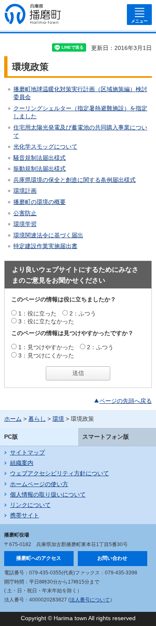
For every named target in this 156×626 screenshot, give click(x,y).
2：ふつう (82, 313)
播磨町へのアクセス (38, 558)
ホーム (13, 418)
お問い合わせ (112, 558)
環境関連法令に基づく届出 (48, 235)
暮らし (37, 418)
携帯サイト (24, 515)
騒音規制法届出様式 (39, 157)
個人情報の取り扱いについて (48, 494)
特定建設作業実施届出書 (45, 246)
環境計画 (25, 190)
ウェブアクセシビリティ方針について (59, 473)
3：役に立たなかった (46, 321)
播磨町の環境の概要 (39, 202)
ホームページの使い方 (39, 484)
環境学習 (25, 224)
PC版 (11, 436)
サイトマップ (27, 452)
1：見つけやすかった (46, 347)
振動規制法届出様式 (39, 168)
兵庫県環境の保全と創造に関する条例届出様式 (74, 179)
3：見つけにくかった (46, 355)
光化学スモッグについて (45, 146)
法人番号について (90, 600)
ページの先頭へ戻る (125, 400)
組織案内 (21, 463)
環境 (58, 418)
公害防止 (25, 213)
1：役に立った (37, 313)
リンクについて (30, 505)
